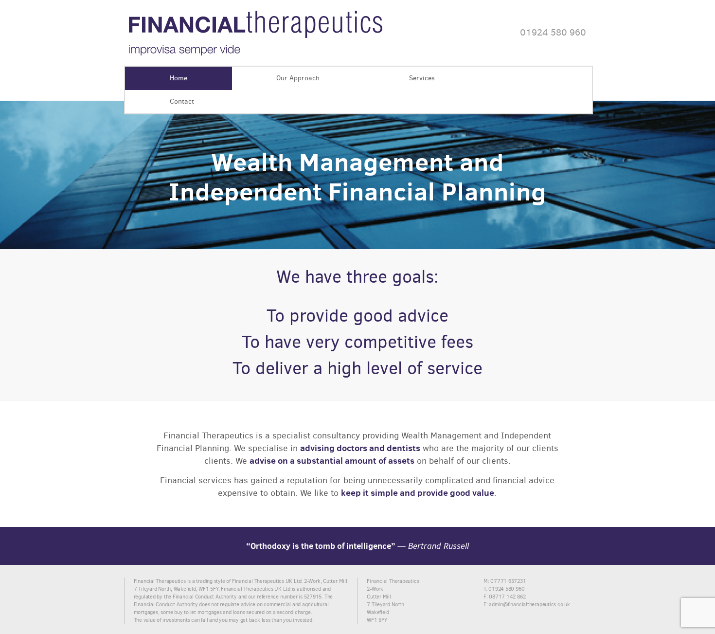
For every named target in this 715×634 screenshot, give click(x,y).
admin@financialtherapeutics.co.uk (529, 604)
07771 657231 (508, 581)
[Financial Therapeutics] (255, 53)
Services (422, 78)
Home (178, 78)
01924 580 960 (553, 32)
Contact (182, 101)
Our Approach (298, 78)
